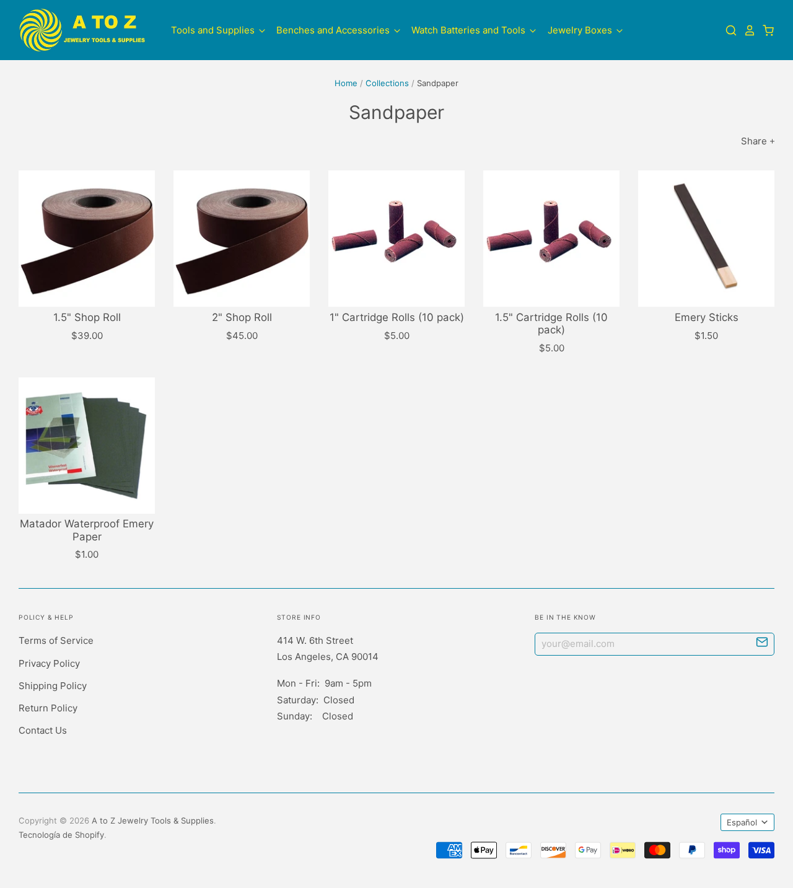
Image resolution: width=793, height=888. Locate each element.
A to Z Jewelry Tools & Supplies (153, 820)
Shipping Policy (53, 686)
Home (346, 83)
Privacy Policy (49, 663)
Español (742, 822)
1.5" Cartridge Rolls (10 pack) (551, 323)
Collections (387, 83)
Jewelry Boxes (581, 30)
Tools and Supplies (214, 30)
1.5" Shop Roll (87, 317)
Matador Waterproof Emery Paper (87, 529)
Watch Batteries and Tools (469, 30)
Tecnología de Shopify (61, 835)
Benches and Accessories (334, 30)
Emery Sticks (706, 317)
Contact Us (43, 730)
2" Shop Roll (242, 317)
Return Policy (48, 708)
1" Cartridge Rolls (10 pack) (397, 317)
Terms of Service (56, 640)
